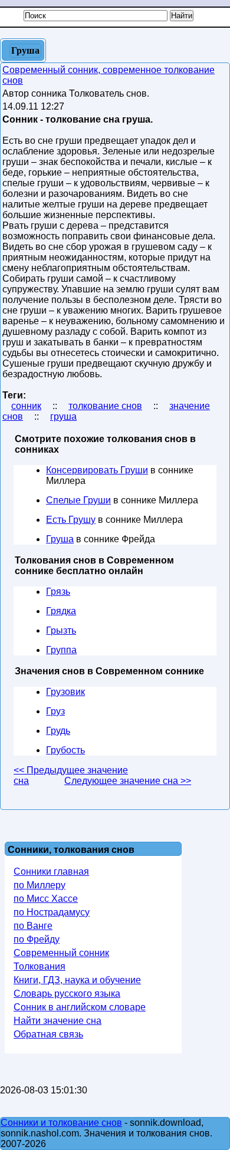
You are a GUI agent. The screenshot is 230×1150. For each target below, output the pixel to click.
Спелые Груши (78, 500)
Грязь (58, 591)
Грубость (65, 750)
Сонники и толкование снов (61, 1123)
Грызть (61, 630)
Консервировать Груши (97, 470)
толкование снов (105, 406)
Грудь (58, 731)
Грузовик (65, 692)
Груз (55, 711)
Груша (60, 539)
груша (63, 416)
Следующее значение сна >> (127, 781)
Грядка (61, 611)
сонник (26, 406)
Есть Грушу (71, 520)
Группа (61, 650)
